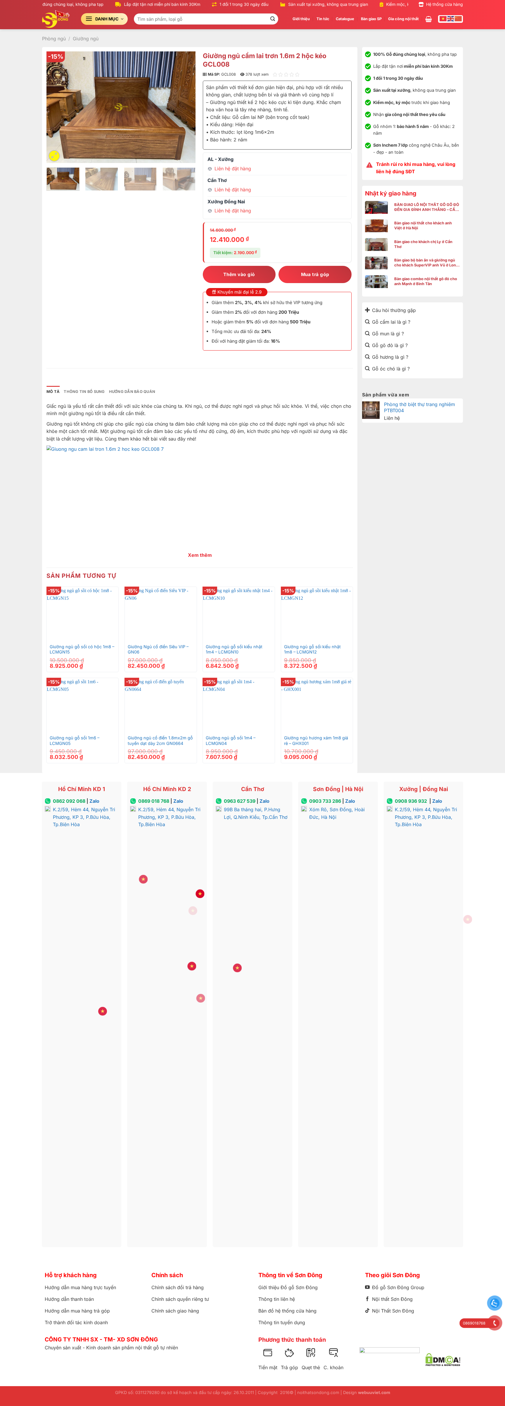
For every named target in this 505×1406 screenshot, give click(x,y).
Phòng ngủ (54, 38)
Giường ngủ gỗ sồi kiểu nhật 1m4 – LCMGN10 (234, 649)
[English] (451, 18)
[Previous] (56, 107)
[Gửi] (273, 19)
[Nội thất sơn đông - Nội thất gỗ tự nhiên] (57, 19)
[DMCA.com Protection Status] (443, 1359)
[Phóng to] (54, 156)
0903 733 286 (325, 801)
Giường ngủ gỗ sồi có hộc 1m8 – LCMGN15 (82, 649)
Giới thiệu (301, 19)
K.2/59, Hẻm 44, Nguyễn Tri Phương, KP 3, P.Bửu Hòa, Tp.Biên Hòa (84, 817)
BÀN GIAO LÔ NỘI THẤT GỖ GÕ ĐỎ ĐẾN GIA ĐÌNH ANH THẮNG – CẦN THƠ (426, 207)
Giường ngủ (85, 38)
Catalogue (345, 19)
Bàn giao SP (371, 19)
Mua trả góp (315, 274)
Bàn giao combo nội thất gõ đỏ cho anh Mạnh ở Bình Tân (425, 281)
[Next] (185, 107)
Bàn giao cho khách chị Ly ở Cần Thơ (423, 244)
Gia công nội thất (403, 19)
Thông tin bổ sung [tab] (84, 391)
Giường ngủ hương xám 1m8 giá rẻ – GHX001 (316, 740)
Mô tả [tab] (53, 391)
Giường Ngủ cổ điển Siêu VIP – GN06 (158, 649)
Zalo (94, 801)
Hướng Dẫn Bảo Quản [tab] (132, 391)
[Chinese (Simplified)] (458, 18)
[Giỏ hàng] (428, 19)
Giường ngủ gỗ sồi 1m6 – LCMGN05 (74, 740)
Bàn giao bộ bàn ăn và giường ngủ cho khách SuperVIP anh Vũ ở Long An (426, 263)
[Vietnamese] (443, 18)
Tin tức (323, 19)
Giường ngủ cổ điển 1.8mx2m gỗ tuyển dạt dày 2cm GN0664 (160, 740)
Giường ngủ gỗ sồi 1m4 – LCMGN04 (230, 740)
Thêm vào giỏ (239, 274)
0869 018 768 (153, 801)
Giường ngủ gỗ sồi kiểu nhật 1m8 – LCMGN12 (312, 649)
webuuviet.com (374, 1392)
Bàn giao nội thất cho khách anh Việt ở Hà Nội (423, 225)
